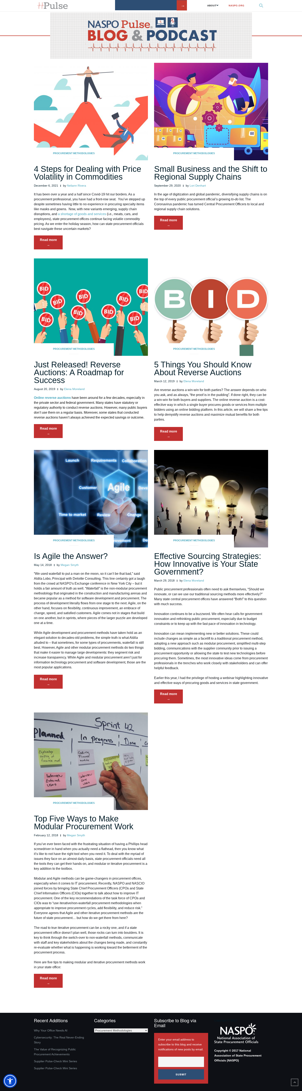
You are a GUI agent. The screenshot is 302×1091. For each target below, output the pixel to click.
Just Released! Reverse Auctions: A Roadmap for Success (79, 372)
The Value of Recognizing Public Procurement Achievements (55, 1052)
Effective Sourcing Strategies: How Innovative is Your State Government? (207, 564)
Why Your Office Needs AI (50, 1030)
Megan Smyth (70, 565)
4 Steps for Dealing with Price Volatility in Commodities (87, 172)
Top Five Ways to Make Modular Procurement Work (83, 822)
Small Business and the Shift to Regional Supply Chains (210, 172)
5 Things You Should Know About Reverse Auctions (202, 368)
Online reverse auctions (52, 397)
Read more (51, 243)
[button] (10, 1081)
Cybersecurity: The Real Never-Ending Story (59, 1040)
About (212, 5)
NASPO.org (236, 5)
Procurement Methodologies (74, 153)
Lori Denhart (198, 185)
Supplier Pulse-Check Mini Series (55, 1061)
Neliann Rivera (76, 185)
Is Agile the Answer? (71, 556)
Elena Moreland (74, 389)
